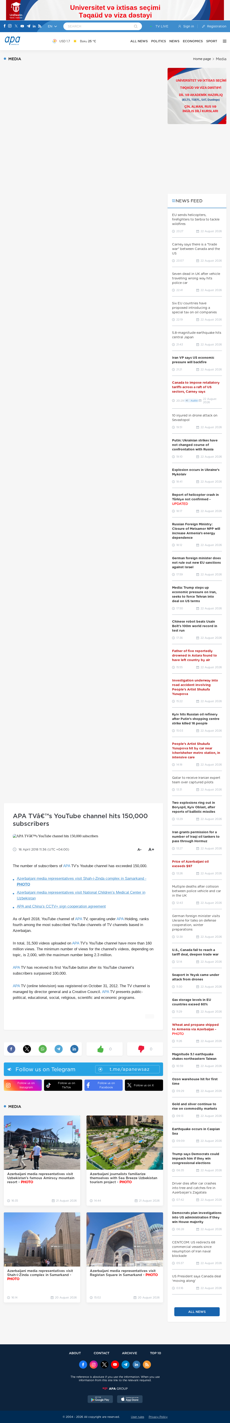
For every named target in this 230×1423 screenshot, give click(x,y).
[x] (104, 1365)
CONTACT (101, 1353)
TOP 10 (155, 1353)
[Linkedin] (34, 26)
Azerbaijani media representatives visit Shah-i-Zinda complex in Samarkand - (81, 881)
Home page (202, 59)
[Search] (135, 27)
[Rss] (39, 26)
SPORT (211, 41)
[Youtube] (22, 26)
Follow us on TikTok (66, 1085)
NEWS (174, 41)
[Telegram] (28, 26)
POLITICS (158, 41)
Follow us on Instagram (26, 1085)
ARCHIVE (129, 1353)
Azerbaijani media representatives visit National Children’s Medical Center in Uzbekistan (81, 895)
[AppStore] (130, 1399)
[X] (16, 26)
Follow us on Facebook (106, 1085)
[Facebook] (5, 26)
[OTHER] (223, 41)
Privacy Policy (158, 1417)
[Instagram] (10, 26)
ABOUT (75, 1353)
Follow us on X (144, 1085)
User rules (137, 1417)
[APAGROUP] (115, 1388)
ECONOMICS (193, 41)
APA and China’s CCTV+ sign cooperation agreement (61, 906)
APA (66, 866)
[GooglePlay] (100, 1399)
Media (221, 59)
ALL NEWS (139, 41)
